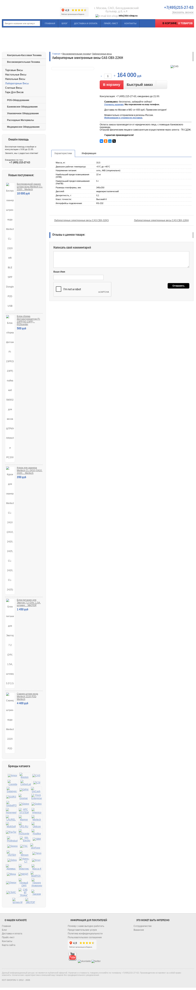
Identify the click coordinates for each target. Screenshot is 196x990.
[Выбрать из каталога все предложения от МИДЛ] (23, 874)
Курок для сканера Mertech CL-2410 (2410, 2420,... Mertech (29, 470)
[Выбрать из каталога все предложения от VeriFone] (35, 846)
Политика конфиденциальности (85, 933)
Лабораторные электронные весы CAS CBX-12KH (161, 220)
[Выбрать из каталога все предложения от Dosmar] (23, 796)
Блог (65, 23)
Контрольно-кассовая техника (24, 55)
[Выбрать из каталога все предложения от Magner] (24, 818)
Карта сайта (8, 945)
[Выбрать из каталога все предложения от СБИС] (11, 892)
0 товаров (185, 23)
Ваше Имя (59, 271)
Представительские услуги (82, 930)
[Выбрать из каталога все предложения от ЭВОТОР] (30, 900)
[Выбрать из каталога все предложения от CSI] (37, 783)
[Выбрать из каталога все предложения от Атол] (36, 860)
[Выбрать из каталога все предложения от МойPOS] (36, 874)
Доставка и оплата (85, 23)
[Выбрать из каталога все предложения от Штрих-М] (17, 900)
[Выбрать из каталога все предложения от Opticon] (36, 825)
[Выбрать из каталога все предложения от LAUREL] (11, 818)
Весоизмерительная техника (23, 62)
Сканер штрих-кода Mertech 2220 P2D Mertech (27, 697)
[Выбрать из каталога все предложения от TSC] (24, 846)
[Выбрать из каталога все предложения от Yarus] (37, 853)
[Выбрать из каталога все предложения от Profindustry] (12, 839)
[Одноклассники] (105, 141)
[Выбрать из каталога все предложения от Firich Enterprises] (36, 796)
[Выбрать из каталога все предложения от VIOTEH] (12, 853)
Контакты (130, 23)
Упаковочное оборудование (23, 113)
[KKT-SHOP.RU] (30, 9)
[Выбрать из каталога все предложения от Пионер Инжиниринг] (36, 883)
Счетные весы (13, 87)
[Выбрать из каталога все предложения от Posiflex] (36, 832)
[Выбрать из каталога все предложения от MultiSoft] (11, 825)
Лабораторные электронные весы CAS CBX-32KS (81, 220)
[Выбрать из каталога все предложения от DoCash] (36, 789)
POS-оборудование (18, 100)
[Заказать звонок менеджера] (161, 84)
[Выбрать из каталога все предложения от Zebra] (12, 860)
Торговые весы (14, 70)
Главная (50, 23)
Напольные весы (15, 79)
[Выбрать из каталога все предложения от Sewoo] (12, 846)
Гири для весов (14, 92)
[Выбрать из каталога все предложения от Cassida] (13, 782)
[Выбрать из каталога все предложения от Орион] (11, 883)
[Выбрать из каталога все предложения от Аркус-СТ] (24, 860)
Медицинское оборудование (23, 127)
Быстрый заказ (140, 85)
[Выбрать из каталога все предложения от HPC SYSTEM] (24, 811)
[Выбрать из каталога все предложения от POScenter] (24, 832)
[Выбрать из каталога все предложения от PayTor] (11, 832)
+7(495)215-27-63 (179, 7)
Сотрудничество (143, 926)
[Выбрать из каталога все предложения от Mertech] (36, 818)
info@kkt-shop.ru (128, 15)
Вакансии (139, 930)
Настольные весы (15, 74)
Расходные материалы (20, 120)
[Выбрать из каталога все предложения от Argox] (12, 775)
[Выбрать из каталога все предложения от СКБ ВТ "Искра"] (23, 892)
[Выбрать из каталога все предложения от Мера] (11, 874)
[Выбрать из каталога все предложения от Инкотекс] (24, 867)
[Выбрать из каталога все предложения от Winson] (24, 853)
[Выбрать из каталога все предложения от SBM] (36, 839)
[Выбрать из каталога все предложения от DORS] (11, 797)
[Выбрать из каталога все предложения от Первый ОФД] (24, 883)
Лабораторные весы (17, 83)
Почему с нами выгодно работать (86, 926)
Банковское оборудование (22, 106)
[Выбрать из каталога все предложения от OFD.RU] (24, 825)
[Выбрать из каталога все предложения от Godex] (36, 804)
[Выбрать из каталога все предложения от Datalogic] (12, 789)
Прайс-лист (111, 23)
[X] (114, 141)
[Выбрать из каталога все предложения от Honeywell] (11, 811)
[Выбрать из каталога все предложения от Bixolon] (24, 775)
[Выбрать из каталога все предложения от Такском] (36, 892)
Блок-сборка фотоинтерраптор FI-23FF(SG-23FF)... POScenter (28, 320)
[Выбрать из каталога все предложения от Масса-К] (36, 867)
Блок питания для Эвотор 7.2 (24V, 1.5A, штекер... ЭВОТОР (29, 603)
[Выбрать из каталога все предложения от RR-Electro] (25, 839)
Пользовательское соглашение (85, 937)
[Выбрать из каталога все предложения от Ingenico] (36, 811)
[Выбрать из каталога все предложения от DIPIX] (24, 790)
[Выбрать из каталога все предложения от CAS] (36, 775)
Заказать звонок (183, 12)
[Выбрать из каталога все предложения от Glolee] (24, 804)
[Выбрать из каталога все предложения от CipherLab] (25, 782)
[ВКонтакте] (101, 141)
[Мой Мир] (110, 141)
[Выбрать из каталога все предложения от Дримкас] (11, 867)
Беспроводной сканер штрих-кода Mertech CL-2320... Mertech (30, 187)
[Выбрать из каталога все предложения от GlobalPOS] (11, 803)
